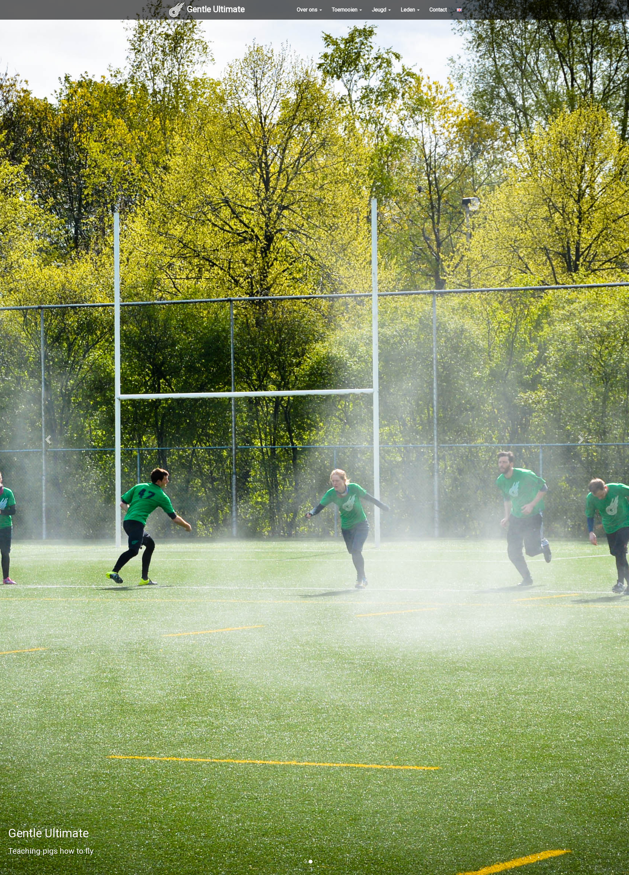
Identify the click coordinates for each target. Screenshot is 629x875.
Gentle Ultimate (216, 9)
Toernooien (345, 10)
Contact (438, 10)
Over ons (308, 10)
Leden (408, 10)
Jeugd (380, 10)
